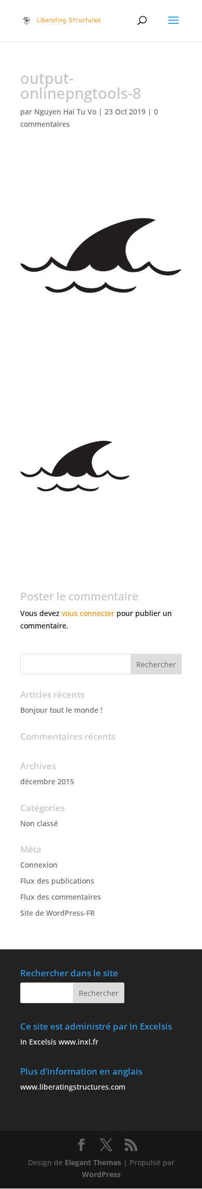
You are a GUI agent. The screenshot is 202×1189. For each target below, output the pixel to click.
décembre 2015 (47, 781)
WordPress (101, 1174)
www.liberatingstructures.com (72, 1087)
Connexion (38, 865)
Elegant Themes (93, 1162)
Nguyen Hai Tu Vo (65, 111)
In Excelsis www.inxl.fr (59, 1042)
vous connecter (88, 613)
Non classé (39, 823)
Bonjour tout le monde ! (61, 710)
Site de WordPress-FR (57, 913)
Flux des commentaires (60, 897)
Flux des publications (57, 881)
